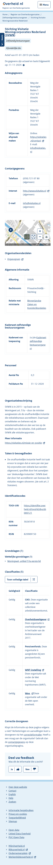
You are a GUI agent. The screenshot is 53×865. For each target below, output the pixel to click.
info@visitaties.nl (31, 203)
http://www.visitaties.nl (34, 190)
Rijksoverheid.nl (17, 849)
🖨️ (46, 236)
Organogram (13, 259)
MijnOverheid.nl (17, 845)
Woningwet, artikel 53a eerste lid (24, 561)
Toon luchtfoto (27, 236)
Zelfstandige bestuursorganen (14, 17)
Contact (12, 790)
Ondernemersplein (18, 853)
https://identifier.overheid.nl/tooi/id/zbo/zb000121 (35, 509)
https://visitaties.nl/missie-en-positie (23, 442)
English (12, 794)
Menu (46, 4)
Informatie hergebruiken (21, 810)
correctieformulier (33, 734)
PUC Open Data (16, 837)
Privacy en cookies (18, 814)
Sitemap (13, 821)
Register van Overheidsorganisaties (25, 14)
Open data (14, 829)
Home (4, 14)
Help (11, 798)
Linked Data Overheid (20, 833)
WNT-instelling (33, 669)
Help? (23, 65)
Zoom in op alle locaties (33, 236)
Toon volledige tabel (17, 579)
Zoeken (12, 801)
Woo (27, 693)
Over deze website (18, 787)
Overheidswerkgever (35, 619)
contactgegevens (16, 742)
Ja (12, 769)
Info (47, 244)
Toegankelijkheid (17, 817)
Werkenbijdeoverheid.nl (21, 856)
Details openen (2, 39)
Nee (27, 769)
